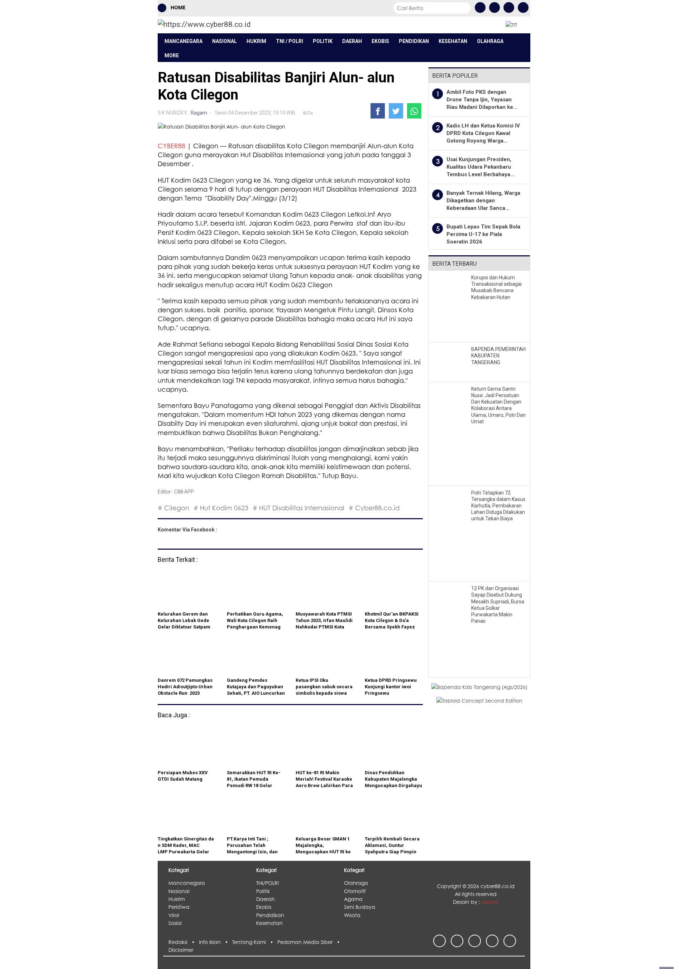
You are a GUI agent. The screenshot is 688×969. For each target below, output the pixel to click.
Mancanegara (183, 41)
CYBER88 (171, 146)
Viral (173, 915)
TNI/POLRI (267, 883)
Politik (323, 41)
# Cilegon (173, 508)
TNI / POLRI (289, 41)
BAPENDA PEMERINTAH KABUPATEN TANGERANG (498, 355)
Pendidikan (414, 41)
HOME (177, 7)
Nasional (224, 41)
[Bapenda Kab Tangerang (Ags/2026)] (479, 687)
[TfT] (511, 24)
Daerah (352, 41)
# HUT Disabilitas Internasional (298, 508)
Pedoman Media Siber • (310, 942)
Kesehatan (453, 41)
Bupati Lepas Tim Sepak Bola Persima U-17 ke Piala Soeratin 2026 (483, 234)
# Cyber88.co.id (374, 508)
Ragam (199, 113)
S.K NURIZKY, (173, 113)
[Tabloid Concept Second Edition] (479, 700)
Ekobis (380, 41)
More (171, 55)
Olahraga (490, 41)
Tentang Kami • (254, 942)
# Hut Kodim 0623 (221, 508)
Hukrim (256, 41)
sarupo (490, 902)
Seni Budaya (359, 907)
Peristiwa (179, 907)
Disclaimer (180, 950)
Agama (353, 899)
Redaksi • (183, 942)
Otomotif (355, 891)
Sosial (175, 923)
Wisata (352, 915)
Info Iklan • (215, 942)
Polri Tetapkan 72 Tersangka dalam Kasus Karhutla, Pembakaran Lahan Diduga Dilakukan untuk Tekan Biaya (498, 506)
